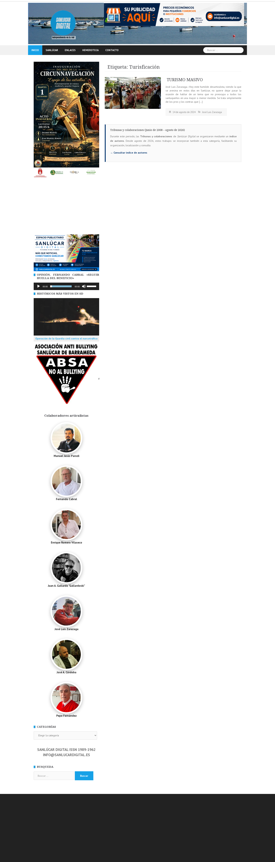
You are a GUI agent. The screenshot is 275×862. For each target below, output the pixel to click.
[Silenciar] (84, 286)
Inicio (35, 50)
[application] (66, 286)
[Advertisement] (66, 206)
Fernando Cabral (66, 499)
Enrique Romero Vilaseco (66, 542)
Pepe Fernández (66, 715)
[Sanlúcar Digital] (63, 23)
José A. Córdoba (66, 672)
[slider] (92, 286)
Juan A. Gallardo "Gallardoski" (66, 585)
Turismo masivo (184, 79)
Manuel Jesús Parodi (66, 456)
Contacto (112, 50)
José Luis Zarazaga (212, 112)
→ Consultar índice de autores (128, 152)
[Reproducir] (38, 286)
